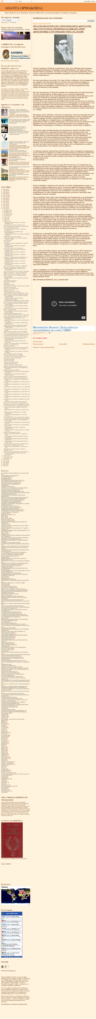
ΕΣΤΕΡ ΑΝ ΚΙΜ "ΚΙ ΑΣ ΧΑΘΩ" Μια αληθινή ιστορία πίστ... (17, 302)
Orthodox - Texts (5, 763)
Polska (3, 768)
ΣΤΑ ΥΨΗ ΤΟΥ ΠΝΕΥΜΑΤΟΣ (8, 671)
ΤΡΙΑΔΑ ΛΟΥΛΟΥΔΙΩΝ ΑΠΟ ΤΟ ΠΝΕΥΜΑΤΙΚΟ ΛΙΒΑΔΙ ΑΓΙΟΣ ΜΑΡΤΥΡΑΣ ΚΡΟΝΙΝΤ (14, 705)
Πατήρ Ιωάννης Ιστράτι (7, 637)
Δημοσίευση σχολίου (37, 341)
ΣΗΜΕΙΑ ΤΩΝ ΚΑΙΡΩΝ (6, 665)
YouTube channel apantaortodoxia (13, 925)
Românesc (4, 771)
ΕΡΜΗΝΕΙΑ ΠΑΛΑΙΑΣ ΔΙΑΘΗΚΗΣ (9, 539)
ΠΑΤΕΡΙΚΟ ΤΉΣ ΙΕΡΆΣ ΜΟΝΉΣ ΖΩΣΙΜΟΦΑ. (12, 631)
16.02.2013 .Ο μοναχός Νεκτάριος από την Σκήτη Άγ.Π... (16, 451)
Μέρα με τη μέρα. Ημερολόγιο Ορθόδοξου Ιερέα (13, 590)
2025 (4, 190)
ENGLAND (4, 736)
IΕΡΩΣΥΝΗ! (6, 283)
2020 (4, 198)
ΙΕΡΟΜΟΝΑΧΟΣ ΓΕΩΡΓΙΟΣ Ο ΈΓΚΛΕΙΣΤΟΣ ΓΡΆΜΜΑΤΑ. (15, 560)
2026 (4, 189)
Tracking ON (17, 956)
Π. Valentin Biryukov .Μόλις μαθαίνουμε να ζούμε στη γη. (15, 625)
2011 (4, 461)
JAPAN (3, 750)
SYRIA (3, 780)
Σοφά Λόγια (4, 670)
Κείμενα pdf (4, 578)
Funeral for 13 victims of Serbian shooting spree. (15, 356)
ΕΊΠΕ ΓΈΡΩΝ (4, 531)
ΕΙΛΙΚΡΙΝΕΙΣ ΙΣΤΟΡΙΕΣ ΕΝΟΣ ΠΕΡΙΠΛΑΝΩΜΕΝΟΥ (14, 530)
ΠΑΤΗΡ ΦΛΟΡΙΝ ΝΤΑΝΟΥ (8, 645)
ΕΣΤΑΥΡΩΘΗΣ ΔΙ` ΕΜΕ (9, 284)
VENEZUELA (4, 785)
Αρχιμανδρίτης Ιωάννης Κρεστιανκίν (10, 507)
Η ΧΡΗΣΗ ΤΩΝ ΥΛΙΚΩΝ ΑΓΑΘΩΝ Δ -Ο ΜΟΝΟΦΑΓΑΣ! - (16, 343)
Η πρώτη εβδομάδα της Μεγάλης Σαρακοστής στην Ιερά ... (17, 334)
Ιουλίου (6, 217)
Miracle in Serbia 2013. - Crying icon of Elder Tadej (15, 272)
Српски (3, 788)
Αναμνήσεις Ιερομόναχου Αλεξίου (9, 490)
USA (2, 783)
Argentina (3, 715)
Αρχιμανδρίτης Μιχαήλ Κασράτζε (9, 508)
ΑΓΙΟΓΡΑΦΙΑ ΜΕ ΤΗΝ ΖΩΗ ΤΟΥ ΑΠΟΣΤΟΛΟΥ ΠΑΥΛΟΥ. (17, 286)
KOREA (3, 753)
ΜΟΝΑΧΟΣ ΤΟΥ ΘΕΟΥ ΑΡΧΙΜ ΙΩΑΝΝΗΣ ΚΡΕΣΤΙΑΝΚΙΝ (15, 603)
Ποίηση (3, 651)
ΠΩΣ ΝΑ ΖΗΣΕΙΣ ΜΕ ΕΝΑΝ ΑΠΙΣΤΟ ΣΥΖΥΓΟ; (12, 660)
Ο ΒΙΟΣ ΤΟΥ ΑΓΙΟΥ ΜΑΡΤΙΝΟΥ (11, 288)
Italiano (3, 749)
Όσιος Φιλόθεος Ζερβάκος (7, 623)
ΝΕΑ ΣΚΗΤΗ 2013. (8, 450)
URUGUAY (4, 782)
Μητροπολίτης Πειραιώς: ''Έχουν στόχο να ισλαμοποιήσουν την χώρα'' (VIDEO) (55, 328)
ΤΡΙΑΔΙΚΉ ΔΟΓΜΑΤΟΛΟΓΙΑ (8, 707)
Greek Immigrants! (8, 276)
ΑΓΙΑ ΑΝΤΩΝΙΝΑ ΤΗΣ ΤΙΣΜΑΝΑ (9, 475)
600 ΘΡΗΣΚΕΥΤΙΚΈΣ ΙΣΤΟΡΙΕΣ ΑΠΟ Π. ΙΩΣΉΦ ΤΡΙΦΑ (15, 473)
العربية (2, 792)
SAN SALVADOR (5, 775)
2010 (4, 462)
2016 (4, 204)
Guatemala (4, 741)
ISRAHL (3, 748)
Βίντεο (2, 517)
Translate (13, 22)
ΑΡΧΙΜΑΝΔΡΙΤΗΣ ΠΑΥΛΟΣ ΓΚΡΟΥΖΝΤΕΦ (12, 509)
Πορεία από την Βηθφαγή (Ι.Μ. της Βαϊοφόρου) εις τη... (16, 257)
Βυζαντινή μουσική (6, 519)
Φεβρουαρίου (7, 457)
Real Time (11, 956)
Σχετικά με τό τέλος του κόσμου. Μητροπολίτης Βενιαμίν (15, 691)
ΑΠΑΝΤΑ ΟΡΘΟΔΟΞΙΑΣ (24, 7)
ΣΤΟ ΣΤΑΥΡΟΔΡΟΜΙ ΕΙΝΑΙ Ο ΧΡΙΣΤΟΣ (11, 676)
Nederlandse (4, 757)
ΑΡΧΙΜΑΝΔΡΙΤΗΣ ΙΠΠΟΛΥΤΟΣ (9, 506)
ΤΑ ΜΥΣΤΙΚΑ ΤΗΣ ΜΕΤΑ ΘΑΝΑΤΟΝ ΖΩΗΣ (11, 693)
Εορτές (3, 532)
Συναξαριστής (4, 690)
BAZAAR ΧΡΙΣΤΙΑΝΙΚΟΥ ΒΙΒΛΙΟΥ (11, 370)
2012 (4, 459)
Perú (2, 766)
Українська (4, 789)
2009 (4, 464)
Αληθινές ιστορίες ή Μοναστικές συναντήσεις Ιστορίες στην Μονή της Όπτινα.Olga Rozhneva (14, 488)
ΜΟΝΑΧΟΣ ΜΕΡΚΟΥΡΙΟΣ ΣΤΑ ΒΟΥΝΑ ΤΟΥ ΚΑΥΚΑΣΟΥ (15, 601)
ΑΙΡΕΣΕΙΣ (3, 485)
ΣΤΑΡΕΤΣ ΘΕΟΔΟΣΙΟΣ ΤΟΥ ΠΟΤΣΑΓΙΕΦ (11, 674)
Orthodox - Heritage (6, 761)
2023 (4, 193)
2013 (4, 208)
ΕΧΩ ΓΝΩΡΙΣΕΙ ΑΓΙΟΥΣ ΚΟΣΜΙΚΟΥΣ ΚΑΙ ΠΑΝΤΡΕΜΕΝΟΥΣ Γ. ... (13, 232)
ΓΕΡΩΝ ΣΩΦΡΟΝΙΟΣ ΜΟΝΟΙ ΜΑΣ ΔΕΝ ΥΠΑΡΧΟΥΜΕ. (16, 314)
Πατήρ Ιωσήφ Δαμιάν (6, 638)
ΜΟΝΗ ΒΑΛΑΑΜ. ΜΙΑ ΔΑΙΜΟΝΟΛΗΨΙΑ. (13, 313)
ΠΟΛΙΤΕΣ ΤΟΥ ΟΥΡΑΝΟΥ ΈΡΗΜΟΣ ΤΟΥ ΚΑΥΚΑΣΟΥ (14, 652)
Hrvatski (3, 742)
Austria (3, 718)
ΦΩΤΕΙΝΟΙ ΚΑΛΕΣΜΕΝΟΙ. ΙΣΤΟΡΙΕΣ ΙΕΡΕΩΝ (12, 711)
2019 (4, 199)
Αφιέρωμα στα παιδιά (6, 514)
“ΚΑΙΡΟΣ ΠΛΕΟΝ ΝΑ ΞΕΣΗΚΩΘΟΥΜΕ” (13, 364)
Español (3, 737)
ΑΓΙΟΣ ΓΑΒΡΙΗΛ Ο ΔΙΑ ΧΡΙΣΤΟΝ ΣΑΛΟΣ (11, 480)
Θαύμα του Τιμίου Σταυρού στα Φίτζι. (12, 432)
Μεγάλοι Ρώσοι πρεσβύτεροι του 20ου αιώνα (12, 588)
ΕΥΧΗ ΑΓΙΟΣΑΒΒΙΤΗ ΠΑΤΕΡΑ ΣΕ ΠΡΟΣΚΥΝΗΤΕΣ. (17, 160)
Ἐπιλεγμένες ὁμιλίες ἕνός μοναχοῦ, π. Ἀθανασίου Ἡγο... (16, 443)
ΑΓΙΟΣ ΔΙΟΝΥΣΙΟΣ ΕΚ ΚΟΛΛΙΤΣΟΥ (10, 481)
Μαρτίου (6, 455)
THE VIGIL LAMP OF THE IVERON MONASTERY (15, 376)
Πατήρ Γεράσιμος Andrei (7, 632)
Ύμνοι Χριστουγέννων (6, 709)
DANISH (3, 731)
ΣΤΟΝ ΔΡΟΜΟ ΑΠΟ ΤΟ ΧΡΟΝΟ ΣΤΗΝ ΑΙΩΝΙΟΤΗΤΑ (14, 680)
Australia (3, 716)
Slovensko (4, 776)
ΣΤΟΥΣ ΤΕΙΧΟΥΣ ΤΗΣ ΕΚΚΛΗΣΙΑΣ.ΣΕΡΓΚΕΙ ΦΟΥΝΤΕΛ (15, 681)
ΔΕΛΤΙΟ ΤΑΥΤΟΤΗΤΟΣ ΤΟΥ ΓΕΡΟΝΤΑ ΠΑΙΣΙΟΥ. (15, 275)
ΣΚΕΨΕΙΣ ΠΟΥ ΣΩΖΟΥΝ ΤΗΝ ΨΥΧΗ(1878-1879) (13, 668)
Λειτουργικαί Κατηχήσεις (7, 586)
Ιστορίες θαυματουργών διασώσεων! (10, 565)
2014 (4, 207)
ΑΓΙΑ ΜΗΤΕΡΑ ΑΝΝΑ (6, 476)
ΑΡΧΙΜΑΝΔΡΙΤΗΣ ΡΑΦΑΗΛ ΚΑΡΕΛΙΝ (10, 511)
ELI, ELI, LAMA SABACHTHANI (11, 227)
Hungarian (4, 743)
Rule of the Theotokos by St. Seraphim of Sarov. (15, 267)
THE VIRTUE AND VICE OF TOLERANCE (13, 355)
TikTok (2, 781)
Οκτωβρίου (6, 212)
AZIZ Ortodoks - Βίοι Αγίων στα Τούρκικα (11, 719)
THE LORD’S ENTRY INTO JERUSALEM (13, 248)
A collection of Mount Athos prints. (11, 362)
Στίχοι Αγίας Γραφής (6, 675)
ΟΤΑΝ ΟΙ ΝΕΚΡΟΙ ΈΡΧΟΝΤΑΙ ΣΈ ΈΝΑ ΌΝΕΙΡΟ (13, 624)
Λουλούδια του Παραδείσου (8, 587)
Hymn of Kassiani (8, 240)
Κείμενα (38, 333)
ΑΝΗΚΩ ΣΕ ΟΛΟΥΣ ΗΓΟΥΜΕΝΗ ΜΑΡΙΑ (11, 491)
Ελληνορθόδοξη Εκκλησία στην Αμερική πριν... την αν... (16, 292)
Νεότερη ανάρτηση (38, 344)
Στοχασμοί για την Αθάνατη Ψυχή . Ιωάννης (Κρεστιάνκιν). (15, 683)
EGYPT (3, 733)
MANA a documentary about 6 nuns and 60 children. (15, 331)
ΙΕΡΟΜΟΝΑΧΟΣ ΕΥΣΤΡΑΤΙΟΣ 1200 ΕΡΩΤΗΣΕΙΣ (13, 563)
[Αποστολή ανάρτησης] (49, 332)
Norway (3, 760)
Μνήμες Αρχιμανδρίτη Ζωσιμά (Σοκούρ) (11, 596)
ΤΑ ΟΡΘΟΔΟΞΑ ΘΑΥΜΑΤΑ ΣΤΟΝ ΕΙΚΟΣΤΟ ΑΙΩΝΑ (13, 694)
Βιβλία (2, 515)
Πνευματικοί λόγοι (5, 649)
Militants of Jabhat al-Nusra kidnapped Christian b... (15, 273)
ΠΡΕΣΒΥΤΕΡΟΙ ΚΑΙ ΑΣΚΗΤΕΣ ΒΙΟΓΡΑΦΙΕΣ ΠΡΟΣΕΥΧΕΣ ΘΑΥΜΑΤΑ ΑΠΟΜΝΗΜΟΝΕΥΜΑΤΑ (15, 655)
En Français (4, 735)
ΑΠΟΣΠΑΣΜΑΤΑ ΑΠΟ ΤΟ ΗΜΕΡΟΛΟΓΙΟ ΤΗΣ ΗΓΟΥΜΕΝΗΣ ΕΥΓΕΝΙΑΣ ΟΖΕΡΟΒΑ (12, 500)
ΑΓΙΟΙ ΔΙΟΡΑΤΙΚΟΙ (5, 479)
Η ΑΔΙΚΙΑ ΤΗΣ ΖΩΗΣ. (14, 134)
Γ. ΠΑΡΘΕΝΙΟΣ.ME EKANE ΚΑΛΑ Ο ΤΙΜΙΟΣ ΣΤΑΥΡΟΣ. (16, 300)
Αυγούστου (6, 215)
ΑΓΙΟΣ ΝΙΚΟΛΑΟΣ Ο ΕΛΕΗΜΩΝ (9, 484)
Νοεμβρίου (6, 211)
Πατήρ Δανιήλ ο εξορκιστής (8, 634)
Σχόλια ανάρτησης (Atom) (47, 347)
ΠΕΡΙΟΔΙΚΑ (4, 646)
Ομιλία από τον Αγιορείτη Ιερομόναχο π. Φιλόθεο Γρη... (16, 332)
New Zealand (4, 758)
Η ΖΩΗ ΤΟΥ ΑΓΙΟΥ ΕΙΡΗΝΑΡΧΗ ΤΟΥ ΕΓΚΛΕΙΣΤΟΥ (14, 546)
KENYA (3, 752)
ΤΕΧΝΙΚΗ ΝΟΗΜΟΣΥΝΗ (7, 697)
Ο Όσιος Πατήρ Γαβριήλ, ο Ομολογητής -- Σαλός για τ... (16, 316)
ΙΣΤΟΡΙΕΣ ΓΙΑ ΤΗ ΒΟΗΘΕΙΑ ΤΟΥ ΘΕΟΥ (11, 564)
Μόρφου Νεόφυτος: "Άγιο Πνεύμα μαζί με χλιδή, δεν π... (16, 377)
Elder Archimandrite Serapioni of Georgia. (13, 353)
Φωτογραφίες (4, 713)
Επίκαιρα (3, 534)
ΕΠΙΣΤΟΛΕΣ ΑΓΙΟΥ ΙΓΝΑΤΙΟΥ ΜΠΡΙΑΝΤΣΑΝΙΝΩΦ (14, 537)
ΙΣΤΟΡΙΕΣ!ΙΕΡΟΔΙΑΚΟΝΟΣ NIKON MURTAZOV (13, 568)
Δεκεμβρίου (6, 210)
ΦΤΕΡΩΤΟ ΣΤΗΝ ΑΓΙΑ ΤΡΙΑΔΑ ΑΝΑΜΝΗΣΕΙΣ (12, 710)
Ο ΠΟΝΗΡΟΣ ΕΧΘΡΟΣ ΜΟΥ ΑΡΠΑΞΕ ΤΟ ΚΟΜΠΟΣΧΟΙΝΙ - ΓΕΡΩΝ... (13, 299)
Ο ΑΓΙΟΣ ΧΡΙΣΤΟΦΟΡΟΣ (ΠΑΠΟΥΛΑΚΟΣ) (11, 606)
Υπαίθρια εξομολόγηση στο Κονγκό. (12, 291)
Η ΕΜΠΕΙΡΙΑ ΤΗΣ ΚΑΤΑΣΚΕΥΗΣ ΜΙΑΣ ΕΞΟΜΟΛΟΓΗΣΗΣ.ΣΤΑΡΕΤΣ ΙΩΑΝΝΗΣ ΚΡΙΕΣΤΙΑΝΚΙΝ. (15, 543)
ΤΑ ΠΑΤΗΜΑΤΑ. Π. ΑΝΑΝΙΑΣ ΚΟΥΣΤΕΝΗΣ (13, 445)
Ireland (3, 747)
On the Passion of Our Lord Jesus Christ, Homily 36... (16, 337)
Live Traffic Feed (12, 913)
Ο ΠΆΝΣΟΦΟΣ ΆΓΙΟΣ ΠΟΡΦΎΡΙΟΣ (10, 613)
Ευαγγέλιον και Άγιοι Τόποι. (10, 287)
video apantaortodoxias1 (7, 786)
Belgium (3, 720)
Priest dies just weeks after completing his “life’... (15, 225)
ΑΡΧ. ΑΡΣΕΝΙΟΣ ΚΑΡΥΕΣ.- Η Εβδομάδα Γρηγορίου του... (17, 405)
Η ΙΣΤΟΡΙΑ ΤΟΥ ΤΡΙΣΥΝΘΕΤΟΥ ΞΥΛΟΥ (11, 158)
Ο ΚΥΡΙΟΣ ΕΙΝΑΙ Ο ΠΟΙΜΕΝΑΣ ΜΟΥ (10, 612)
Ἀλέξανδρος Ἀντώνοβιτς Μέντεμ (11, 344)
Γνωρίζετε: (3, 524)
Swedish (3, 777)
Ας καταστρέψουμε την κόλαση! (9, 512)
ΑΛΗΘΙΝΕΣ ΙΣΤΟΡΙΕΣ (6, 486)
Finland (3, 740)
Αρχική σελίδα (63, 344)
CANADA (3, 724)
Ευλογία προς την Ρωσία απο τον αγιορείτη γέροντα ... (16, 403)
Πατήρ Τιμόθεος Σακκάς (7, 643)
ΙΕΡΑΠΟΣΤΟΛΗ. (5, 559)
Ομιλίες (3, 618)
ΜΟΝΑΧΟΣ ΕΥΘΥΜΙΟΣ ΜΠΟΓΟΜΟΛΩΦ (11, 599)
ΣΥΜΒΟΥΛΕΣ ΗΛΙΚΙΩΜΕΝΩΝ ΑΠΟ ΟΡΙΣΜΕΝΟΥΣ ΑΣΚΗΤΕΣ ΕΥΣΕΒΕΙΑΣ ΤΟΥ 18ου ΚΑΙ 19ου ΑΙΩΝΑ (14, 688)
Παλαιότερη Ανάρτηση (89, 344)
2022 (4, 195)
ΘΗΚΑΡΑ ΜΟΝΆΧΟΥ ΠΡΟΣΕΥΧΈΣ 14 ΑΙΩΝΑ (12, 558)
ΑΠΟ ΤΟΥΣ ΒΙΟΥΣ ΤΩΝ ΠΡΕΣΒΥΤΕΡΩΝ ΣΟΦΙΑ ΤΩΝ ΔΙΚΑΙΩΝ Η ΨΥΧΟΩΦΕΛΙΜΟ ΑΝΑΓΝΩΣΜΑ (14, 498)
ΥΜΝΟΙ (3, 708)
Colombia (3, 727)
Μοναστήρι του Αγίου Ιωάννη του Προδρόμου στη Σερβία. (17, 404)
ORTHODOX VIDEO (6, 764)
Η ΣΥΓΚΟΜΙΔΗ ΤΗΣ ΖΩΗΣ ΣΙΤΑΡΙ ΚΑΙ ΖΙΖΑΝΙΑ (13, 552)
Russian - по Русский (6, 772)
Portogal (3, 769)
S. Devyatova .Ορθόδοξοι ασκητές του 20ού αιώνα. (14, 774)
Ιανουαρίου (6, 458)
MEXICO (3, 755)
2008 (4, 465)
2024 (4, 192)
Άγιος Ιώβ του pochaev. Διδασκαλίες (10, 483)
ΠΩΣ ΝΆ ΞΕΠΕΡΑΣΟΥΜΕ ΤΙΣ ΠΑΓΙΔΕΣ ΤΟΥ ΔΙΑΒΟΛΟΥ (15, 662)
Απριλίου (6, 221)
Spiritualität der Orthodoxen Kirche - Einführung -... (15, 449)
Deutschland (4, 732)
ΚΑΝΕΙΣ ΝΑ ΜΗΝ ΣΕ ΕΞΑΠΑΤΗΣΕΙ (10, 573)
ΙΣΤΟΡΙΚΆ (3, 569)
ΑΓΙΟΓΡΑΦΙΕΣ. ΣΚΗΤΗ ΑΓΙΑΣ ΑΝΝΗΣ (12, 358)
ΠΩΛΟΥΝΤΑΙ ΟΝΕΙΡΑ (9, 360)
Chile (2, 725)
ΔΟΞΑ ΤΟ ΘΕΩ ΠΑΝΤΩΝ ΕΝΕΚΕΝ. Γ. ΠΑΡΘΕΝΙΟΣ (15, 266)
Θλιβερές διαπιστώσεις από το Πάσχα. (12, 236)
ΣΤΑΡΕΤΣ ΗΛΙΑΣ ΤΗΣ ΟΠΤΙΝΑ (8, 673)
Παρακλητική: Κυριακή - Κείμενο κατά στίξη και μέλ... (15, 366)
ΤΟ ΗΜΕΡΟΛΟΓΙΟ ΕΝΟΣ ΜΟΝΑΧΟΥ (10, 698)
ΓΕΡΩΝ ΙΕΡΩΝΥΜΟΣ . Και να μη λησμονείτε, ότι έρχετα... (17, 417)
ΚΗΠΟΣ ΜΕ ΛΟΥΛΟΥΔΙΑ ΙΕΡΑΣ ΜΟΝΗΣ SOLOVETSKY (15, 580)
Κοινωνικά (3, 585)
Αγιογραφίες (4, 478)
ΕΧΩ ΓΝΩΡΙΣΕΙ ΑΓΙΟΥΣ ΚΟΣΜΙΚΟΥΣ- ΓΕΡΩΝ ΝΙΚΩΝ (16, 226)
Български (4, 787)
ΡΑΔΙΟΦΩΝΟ (4, 664)
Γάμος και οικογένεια (6, 520)
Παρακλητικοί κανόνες (6, 627)
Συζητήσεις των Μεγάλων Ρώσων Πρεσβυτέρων (13, 686)
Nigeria (3, 759)
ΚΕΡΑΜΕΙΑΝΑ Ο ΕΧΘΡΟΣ (7, 579)
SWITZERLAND (5, 778)
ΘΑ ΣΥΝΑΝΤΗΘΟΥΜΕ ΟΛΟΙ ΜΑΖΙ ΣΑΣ (11, 554)
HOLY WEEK (7, 241)
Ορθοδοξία (4, 621)
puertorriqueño (5, 770)
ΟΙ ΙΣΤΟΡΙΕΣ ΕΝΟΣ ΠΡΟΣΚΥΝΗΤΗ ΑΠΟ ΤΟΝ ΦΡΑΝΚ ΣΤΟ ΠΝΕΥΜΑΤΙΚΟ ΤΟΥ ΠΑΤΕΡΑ (14, 616)
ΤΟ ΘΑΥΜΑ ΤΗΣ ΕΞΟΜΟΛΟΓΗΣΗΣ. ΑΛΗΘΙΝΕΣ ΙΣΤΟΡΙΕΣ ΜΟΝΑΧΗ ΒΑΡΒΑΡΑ (13, 703)
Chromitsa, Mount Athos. (9, 359)
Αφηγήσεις (4, 513)
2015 (4, 205)
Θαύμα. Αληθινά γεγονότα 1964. (9, 556)
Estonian (3, 738)
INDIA (2, 744)
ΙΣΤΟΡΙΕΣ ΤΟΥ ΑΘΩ (6, 567)
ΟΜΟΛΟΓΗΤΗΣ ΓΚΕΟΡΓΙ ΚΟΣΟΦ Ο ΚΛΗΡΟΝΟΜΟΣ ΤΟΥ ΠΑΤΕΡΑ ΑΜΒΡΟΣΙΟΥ (14, 620)
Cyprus (3, 729)
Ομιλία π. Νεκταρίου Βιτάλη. (10, 309)
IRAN (2, 746)
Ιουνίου (6, 218)
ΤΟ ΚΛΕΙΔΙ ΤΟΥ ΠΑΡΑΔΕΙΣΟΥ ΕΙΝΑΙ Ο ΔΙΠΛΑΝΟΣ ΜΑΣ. (17, 418)
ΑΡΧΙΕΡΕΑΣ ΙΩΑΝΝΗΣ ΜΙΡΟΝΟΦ (9, 502)
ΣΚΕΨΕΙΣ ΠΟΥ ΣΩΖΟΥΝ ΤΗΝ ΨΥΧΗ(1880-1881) (13, 669)
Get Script (6, 956)
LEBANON (4, 754)
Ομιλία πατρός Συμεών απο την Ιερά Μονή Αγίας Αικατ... (16, 308)
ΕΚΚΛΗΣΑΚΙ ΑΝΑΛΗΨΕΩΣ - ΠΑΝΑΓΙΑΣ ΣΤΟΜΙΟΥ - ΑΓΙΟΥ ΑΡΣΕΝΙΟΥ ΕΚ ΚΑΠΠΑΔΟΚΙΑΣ (19, 143)
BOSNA (3, 721)
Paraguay (3, 765)
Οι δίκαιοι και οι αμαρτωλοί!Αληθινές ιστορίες (12, 614)
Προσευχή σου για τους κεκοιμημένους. (11, 657)
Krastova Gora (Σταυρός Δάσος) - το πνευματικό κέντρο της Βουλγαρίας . (18, 151)
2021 (4, 196)
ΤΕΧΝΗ (3, 696)
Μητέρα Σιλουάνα (5, 595)
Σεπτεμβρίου (7, 214)
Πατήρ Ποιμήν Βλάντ (6, 642)
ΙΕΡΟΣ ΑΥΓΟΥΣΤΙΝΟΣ (9, 290)
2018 (4, 201)
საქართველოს (5, 791)
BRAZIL (3, 722)
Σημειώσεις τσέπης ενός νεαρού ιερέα (10, 666)
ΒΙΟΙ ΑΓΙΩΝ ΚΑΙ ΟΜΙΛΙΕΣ (9, 281)
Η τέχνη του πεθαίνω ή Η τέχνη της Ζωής (11, 553)
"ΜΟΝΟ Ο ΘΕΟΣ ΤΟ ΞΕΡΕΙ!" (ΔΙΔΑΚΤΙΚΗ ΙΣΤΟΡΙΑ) (16, 294)
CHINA (3, 726)
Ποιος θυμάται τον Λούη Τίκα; (10, 280)
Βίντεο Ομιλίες (4, 518)
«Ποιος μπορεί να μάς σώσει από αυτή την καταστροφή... (16, 271)
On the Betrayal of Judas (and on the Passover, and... (16, 335)
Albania (3, 714)
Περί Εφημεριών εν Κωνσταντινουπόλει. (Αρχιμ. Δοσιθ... (16, 347)
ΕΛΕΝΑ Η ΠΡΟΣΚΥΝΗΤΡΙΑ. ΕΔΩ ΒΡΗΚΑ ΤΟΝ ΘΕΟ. (16, 325)
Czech (2, 730)
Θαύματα (3, 557)
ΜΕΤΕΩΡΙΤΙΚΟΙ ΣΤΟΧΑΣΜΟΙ (8, 593)
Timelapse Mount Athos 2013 (10, 363)
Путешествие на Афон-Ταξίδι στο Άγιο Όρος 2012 (15, 401)
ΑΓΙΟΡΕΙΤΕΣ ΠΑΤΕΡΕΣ (9, 346)
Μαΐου (5, 219)
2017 (4, 202)
